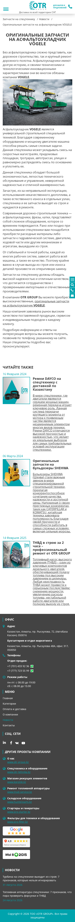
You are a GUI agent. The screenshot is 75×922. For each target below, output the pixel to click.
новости (12, 870)
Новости (8, 720)
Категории (9, 703)
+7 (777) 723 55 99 (18, 670)
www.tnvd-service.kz (19, 792)
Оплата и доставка (14, 709)
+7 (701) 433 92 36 (18, 666)
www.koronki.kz (16, 782)
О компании (10, 714)
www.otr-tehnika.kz (19, 772)
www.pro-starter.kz (18, 812)
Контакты (9, 725)
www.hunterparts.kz (19, 802)
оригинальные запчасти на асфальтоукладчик (36, 303)
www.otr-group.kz (18, 762)
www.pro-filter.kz (17, 822)
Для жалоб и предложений (59, 6)
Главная (8, 698)
